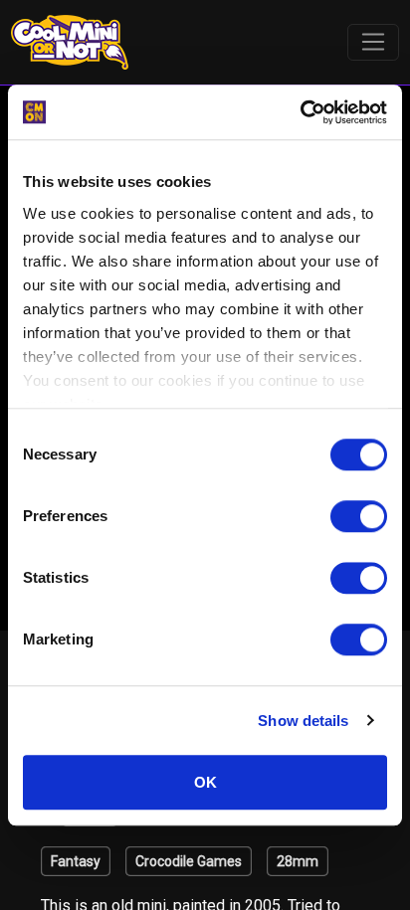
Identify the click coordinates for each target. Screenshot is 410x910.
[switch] (358, 516)
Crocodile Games (188, 861)
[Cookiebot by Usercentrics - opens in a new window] (300, 112)
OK (205, 782)
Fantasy (76, 861)
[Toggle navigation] (373, 43)
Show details (303, 720)
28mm (297, 861)
